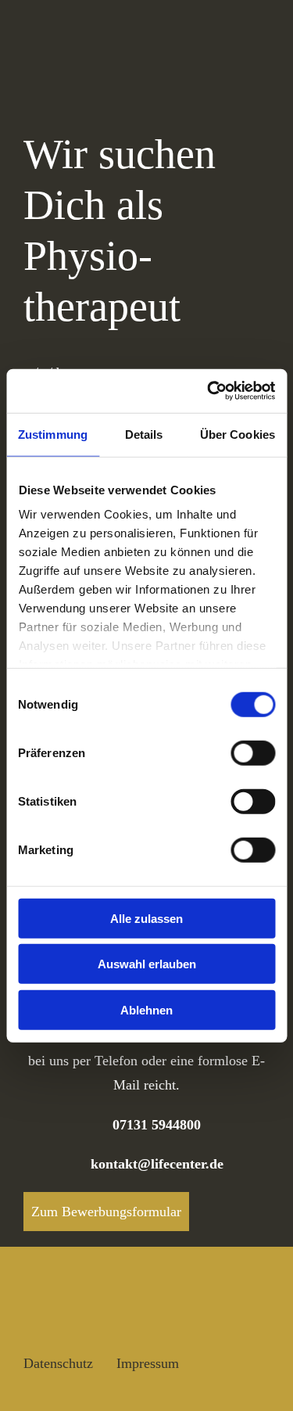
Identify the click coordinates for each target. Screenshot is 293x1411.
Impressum (147, 1363)
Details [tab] (144, 433)
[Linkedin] (112, 1322)
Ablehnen (146, 1009)
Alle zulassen (146, 918)
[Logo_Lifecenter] (82, 31)
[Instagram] (34, 1322)
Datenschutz (58, 1363)
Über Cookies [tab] (237, 433)
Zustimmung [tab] (53, 433)
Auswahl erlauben (147, 964)
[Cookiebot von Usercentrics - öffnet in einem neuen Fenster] (208, 391)
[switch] (252, 752)
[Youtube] (72, 1322)
